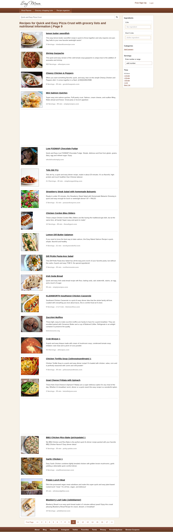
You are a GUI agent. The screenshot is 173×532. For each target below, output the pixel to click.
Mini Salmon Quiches (56, 93)
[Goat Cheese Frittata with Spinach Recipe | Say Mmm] (31, 388)
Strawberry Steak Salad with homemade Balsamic (71, 191)
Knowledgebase (115, 530)
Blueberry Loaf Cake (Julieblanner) (63, 500)
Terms (94, 530)
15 (97, 522)
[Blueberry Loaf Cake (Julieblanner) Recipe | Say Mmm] (31, 507)
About (37, 530)
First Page (30, 522)
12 (83, 522)
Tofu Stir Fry (52, 170)
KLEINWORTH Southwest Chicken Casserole (68, 296)
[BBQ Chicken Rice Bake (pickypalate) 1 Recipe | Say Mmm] (31, 445)
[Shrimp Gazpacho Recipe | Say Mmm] (31, 60)
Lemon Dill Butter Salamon (59, 235)
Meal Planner (26, 10)
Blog (45, 530)
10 (73, 522)
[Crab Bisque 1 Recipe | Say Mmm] (31, 345)
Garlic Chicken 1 (54, 459)
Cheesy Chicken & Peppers (59, 73)
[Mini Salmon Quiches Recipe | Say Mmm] (31, 99)
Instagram (65, 530)
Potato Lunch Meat (55, 480)
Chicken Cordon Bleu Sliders (60, 213)
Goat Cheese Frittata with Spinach (63, 380)
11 (78, 522)
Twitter (75, 530)
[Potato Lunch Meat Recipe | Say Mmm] (31, 486)
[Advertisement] (69, 126)
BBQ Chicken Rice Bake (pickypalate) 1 (66, 437)
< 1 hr (126, 83)
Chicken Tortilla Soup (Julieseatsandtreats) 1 (68, 359)
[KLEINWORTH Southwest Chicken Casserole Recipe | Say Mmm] (31, 303)
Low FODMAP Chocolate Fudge (62, 148)
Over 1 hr (127, 85)
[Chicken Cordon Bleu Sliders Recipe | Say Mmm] (31, 221)
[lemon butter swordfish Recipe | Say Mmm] (31, 40)
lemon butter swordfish (57, 33)
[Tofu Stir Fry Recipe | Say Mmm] (31, 177)
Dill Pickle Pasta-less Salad (59, 256)
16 (102, 522)
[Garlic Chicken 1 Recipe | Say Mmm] (31, 466)
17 (107, 522)
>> (112, 522)
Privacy (103, 530)
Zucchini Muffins (54, 317)
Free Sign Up (141, 3)
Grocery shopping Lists (44, 10)
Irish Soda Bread (54, 276)
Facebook (54, 530)
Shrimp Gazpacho (55, 53)
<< (37, 522)
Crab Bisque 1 (53, 339)
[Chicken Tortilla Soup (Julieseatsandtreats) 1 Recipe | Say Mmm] (31, 366)
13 (88, 522)
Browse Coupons (132, 530)
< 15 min (127, 76)
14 (92, 522)
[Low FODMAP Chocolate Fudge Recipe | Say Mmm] (31, 156)
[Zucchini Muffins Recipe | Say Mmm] (31, 324)
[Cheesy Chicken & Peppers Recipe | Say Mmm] (31, 80)
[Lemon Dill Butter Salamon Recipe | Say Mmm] (31, 242)
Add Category (128, 49)
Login (151, 3)
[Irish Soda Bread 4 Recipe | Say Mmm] (31, 283)
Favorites (85, 530)
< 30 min (127, 78)
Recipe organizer (63, 10)
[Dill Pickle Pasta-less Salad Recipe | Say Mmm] (31, 263)
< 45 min (127, 80)
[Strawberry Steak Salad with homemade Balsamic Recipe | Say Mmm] (31, 199)
